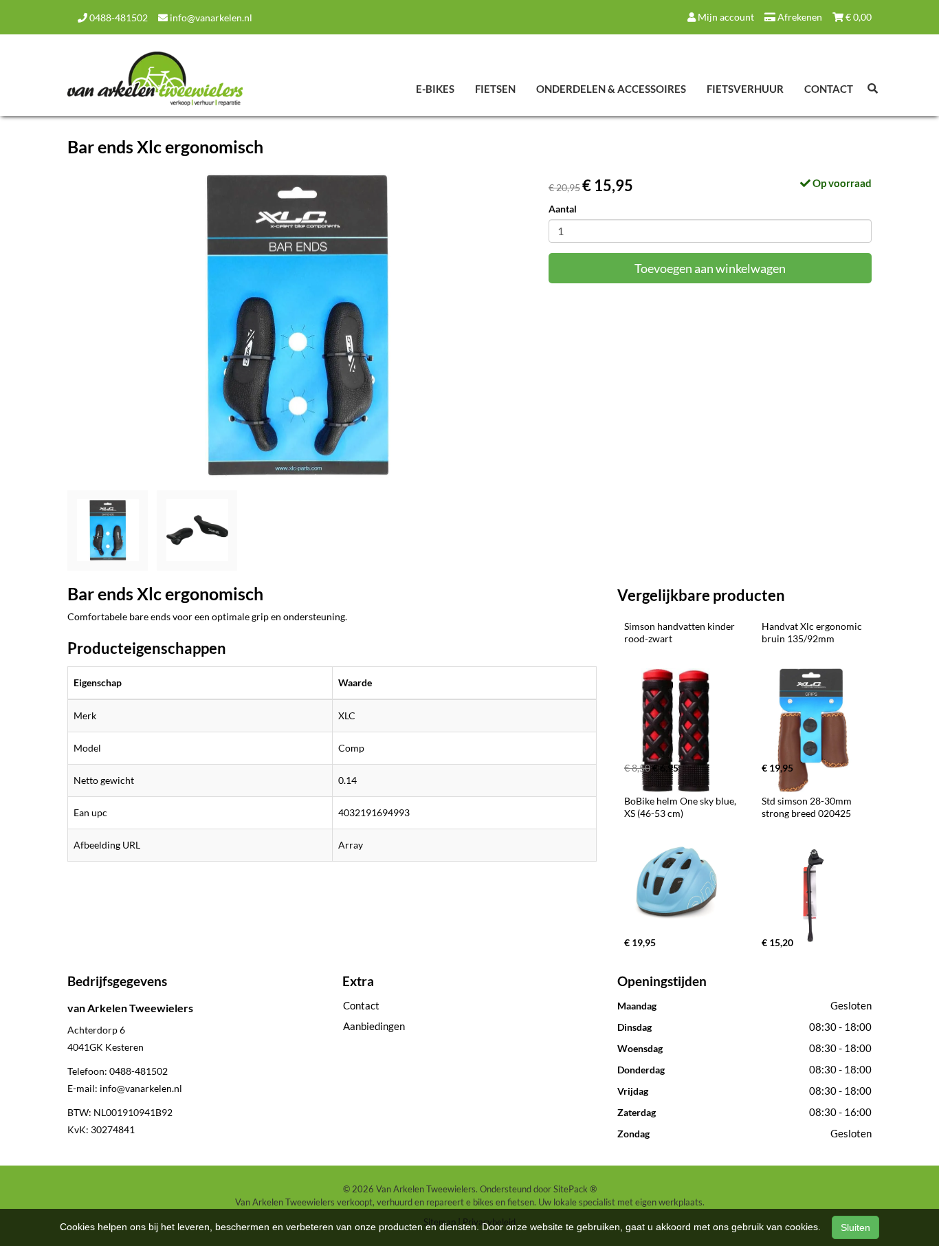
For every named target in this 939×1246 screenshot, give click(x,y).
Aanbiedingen (374, 1026)
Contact (828, 89)
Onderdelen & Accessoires (611, 89)
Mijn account (725, 17)
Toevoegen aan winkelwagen (710, 268)
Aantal (563, 209)
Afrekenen (798, 17)
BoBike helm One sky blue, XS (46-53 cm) (681, 807)
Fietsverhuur (745, 89)
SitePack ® (575, 1188)
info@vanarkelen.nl (210, 17)
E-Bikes (435, 89)
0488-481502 (117, 17)
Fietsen (495, 89)
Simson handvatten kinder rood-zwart (680, 632)
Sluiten (855, 1227)
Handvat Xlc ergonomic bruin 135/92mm (813, 632)
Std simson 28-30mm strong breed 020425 (808, 807)
